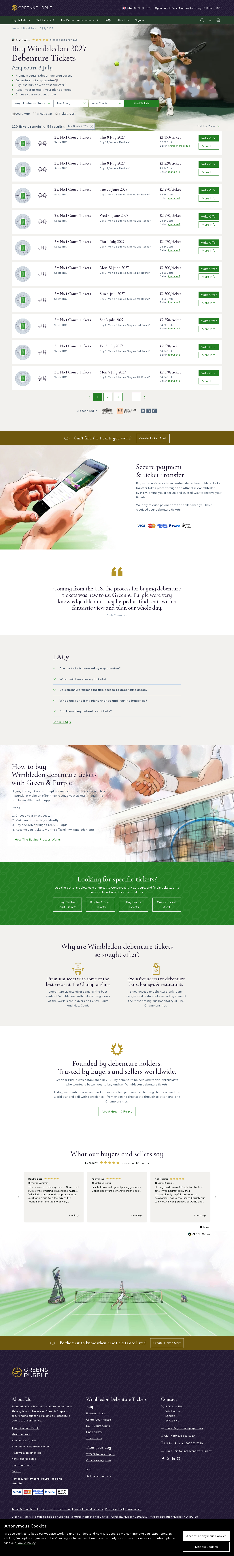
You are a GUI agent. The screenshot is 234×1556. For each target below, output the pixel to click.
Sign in (139, 20)
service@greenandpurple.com (184, 1428)
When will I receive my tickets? (83, 679)
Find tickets (142, 103)
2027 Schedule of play (100, 1454)
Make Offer (209, 138)
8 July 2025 (46, 28)
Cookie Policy (25, 1543)
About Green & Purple (117, 1111)
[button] (18, 1197)
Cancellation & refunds (88, 1509)
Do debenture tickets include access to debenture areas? (103, 690)
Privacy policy (113, 1509)
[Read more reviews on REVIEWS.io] (199, 1234)
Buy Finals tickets (133, 904)
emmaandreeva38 (179, 145)
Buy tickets (29, 28)
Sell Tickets (43, 20)
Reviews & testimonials (26, 1452)
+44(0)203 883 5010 (139, 8)
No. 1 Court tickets (98, 1425)
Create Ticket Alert (153, 438)
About (121, 20)
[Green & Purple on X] (168, 1458)
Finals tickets (94, 1432)
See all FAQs (62, 722)
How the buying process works (38, 839)
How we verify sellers (25, 1440)
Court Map (22, 113)
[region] (117, 1197)
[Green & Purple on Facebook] (163, 1458)
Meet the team (21, 1434)
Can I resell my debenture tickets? (85, 711)
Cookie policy (133, 1509)
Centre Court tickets (99, 1419)
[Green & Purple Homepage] (32, 6)
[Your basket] (218, 20)
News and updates (24, 1458)
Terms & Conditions (24, 1509)
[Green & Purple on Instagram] (178, 1458)
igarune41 (174, 171)
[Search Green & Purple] (202, 20)
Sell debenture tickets (100, 1476)
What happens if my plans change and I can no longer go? (103, 700)
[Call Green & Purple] (210, 20)
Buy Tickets (19, 20)
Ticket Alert (67, 113)
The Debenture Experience (78, 20)
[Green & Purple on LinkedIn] (173, 1458)
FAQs (108, 20)
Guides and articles (24, 1465)
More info (208, 146)
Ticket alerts (94, 1438)
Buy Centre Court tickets (67, 904)
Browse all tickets (97, 1413)
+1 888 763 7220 (192, 1443)
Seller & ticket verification (55, 1509)
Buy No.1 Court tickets (100, 904)
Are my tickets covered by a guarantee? (90, 668)
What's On (44, 113)
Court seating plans (98, 1460)
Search (16, 1471)
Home (16, 28)
